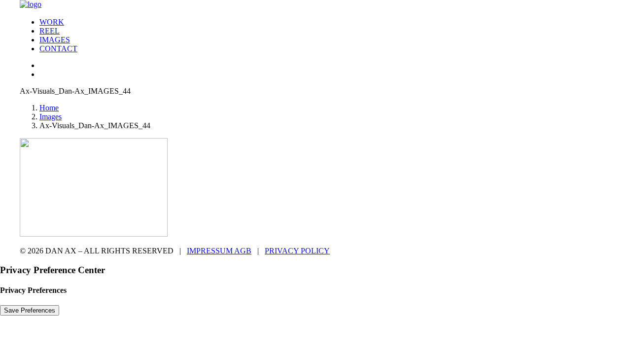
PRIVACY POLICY (297, 251)
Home (49, 108)
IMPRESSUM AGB (219, 251)
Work (51, 22)
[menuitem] (325, 22)
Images (54, 40)
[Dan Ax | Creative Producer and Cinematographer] (315, 5)
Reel (49, 31)
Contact (58, 48)
